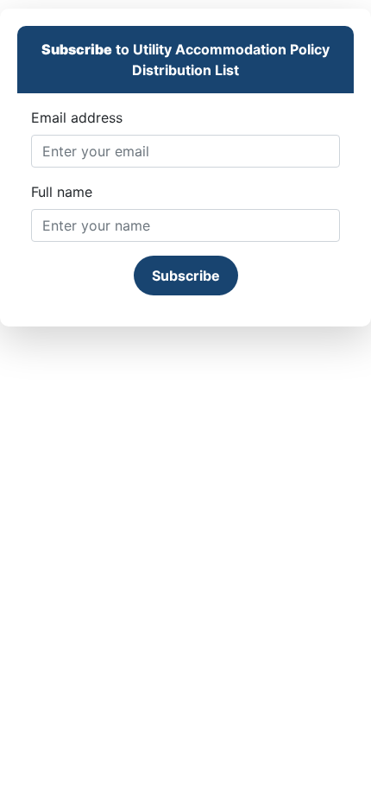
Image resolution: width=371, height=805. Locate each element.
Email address (77, 117)
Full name (61, 191)
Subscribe (186, 275)
